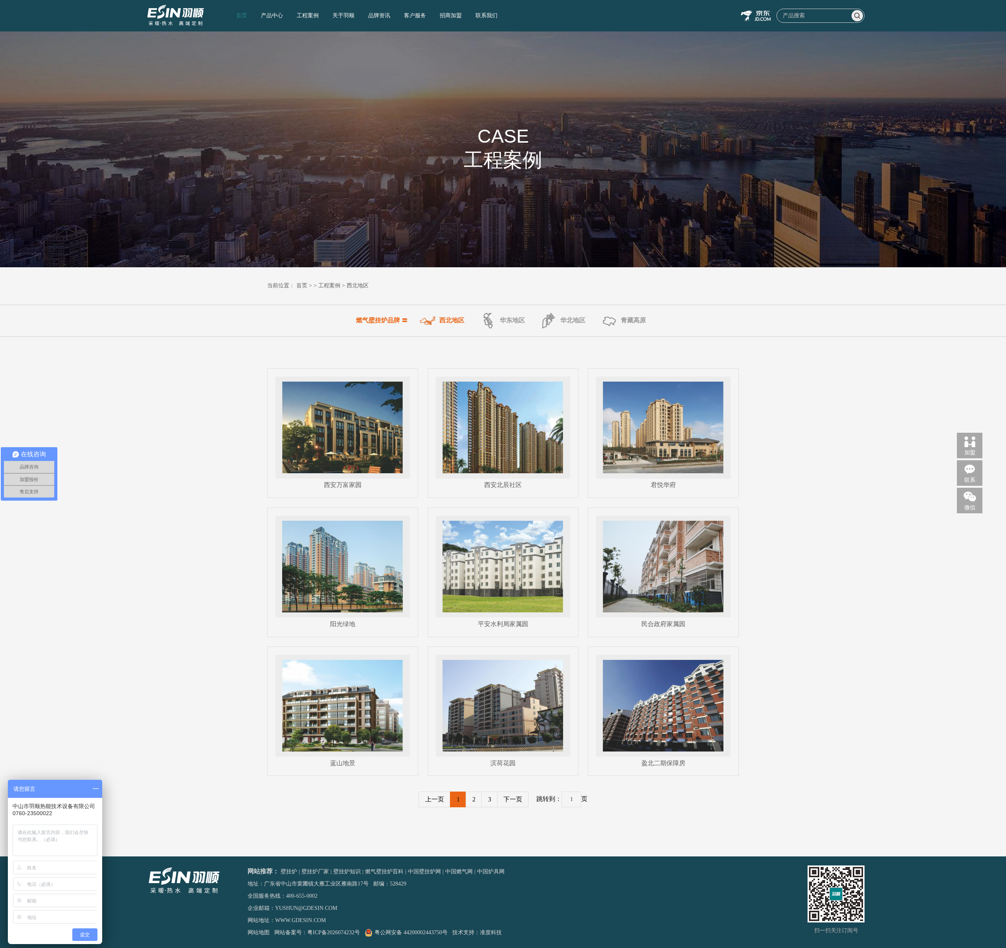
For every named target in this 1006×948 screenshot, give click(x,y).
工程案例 (308, 15)
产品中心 (272, 15)
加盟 (969, 453)
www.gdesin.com (300, 920)
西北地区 (358, 285)
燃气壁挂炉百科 (384, 872)
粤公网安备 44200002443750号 (411, 932)
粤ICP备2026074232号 (333, 932)
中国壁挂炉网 (424, 872)
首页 (241, 15)
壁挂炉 (289, 872)
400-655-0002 (302, 896)
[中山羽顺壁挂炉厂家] (176, 16)
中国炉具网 (491, 872)
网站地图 (259, 932)
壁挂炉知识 (347, 872)
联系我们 (486, 15)
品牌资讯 (379, 15)
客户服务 (415, 15)
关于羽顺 (343, 15)
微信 (969, 508)
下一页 (512, 799)
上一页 (434, 799)
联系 (969, 480)
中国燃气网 (459, 872)
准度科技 (491, 932)
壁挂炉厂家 (315, 872)
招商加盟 (451, 15)
